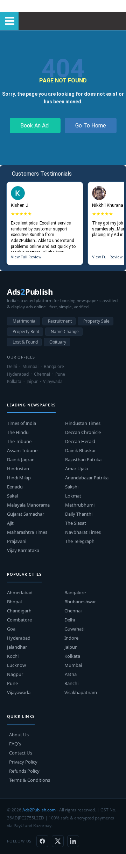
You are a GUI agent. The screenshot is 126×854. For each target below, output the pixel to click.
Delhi (69, 620)
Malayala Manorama (28, 505)
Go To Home (90, 125)
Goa (11, 629)
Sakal (12, 496)
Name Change (65, 331)
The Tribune (19, 441)
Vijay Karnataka (23, 550)
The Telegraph (79, 541)
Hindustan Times (82, 423)
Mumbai (73, 665)
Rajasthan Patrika (83, 459)
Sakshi (71, 487)
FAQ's (15, 744)
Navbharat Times (83, 532)
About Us (19, 734)
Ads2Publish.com (39, 810)
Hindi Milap (19, 477)
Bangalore (75, 592)
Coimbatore (19, 620)
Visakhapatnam (80, 692)
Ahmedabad (20, 592)
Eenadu (15, 487)
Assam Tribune (22, 450)
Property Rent (26, 331)
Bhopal (14, 601)
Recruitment (60, 321)
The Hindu (18, 432)
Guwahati (74, 629)
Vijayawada (18, 692)
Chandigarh (19, 611)
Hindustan (18, 468)
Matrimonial (24, 321)
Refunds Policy (24, 771)
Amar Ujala (76, 468)
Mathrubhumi (79, 505)
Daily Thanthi (78, 514)
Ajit (10, 523)
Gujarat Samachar (25, 514)
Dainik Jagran (21, 459)
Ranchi (71, 683)
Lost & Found (25, 342)
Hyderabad (18, 638)
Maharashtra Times (27, 532)
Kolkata (72, 656)
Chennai (73, 611)
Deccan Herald (80, 441)
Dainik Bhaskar (80, 450)
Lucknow (16, 665)
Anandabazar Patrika (86, 477)
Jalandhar (17, 647)
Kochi (13, 656)
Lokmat (73, 496)
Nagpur (15, 674)
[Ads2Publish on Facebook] (42, 841)
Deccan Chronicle (83, 432)
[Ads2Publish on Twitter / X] (58, 841)
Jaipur (70, 647)
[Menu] (9, 21)
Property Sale (96, 321)
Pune (12, 683)
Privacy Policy (23, 762)
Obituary (57, 342)
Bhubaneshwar (80, 601)
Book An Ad (35, 125)
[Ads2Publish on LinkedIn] (73, 841)
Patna (70, 674)
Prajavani (16, 541)
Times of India (21, 423)
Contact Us (20, 753)
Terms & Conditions (29, 780)
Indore (71, 638)
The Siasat (75, 523)
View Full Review (26, 257)
